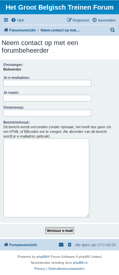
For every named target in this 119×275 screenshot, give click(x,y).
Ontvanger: (13, 65)
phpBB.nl (80, 262)
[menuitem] (17, 20)
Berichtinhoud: (16, 122)
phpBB (42, 256)
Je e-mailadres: (16, 78)
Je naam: (11, 92)
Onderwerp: (13, 107)
